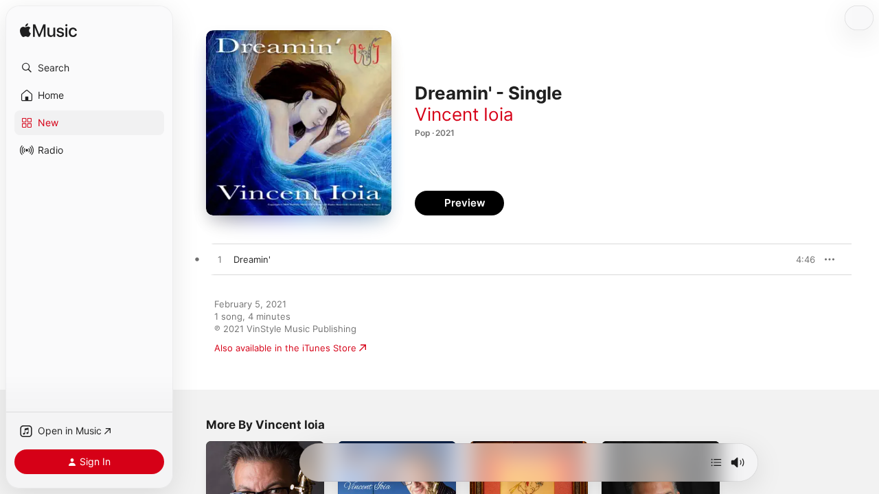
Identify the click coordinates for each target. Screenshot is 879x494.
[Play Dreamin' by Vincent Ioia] (219, 260)
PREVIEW (800, 259)
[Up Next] (716, 462)
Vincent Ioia (464, 114)
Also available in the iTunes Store (285, 347)
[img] (48, 31)
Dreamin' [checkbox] (252, 259)
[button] (89, 68)
